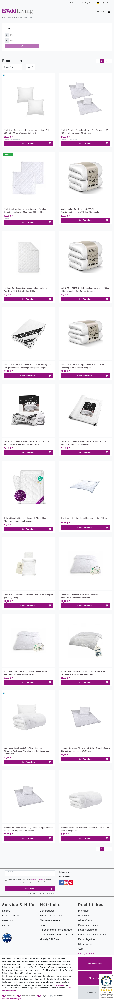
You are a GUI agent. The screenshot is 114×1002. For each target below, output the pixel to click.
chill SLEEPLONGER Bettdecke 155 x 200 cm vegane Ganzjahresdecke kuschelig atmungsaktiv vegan (27, 366)
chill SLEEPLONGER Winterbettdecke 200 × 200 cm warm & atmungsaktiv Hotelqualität (83, 442)
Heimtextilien (18, 17)
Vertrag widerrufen (87, 953)
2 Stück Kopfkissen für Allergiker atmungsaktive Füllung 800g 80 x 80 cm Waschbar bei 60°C (28, 131)
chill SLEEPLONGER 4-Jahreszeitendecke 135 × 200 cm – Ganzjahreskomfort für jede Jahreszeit (85, 289)
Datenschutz (84, 915)
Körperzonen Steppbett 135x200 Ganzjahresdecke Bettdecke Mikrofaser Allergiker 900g (83, 672)
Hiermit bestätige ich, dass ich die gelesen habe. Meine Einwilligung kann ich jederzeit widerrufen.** (29, 881)
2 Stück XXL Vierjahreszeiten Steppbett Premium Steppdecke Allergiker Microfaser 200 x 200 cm (25, 210)
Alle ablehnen (95, 978)
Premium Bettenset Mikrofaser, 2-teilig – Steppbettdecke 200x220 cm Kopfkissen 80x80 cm (28, 829)
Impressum (61, 985)
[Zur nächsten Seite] (110, 61)
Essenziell (11, 995)
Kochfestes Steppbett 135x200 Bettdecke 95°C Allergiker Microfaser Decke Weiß (81, 596)
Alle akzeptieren (95, 963)
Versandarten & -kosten (51, 915)
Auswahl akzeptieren (95, 992)
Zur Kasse (7, 925)
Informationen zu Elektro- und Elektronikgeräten (92, 937)
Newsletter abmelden (50, 920)
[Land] (97, 3)
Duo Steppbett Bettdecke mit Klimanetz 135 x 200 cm (84, 518)
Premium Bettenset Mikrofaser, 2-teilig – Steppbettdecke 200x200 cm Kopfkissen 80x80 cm (85, 749)
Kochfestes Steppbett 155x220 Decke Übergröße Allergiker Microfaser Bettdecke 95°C (25, 672)
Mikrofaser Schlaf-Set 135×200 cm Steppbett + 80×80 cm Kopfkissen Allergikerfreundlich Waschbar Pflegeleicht (26, 751)
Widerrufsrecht (85, 920)
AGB (80, 949)
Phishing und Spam (88, 925)
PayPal (45, 995)
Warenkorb (7, 920)
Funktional (58, 995)
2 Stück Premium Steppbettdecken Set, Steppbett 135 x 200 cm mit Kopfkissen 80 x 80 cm (85, 131)
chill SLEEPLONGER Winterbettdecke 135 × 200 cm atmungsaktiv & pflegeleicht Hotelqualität (26, 442)
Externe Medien (28, 995)
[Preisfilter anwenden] (22, 46)
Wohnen (8, 17)
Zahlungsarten (47, 911)
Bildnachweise (85, 944)
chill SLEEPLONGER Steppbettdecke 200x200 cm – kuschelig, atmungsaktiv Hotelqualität (83, 366)
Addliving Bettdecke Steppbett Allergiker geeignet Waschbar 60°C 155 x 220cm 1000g (25, 289)
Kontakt (6, 911)
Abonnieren (29, 889)
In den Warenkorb (27, 143)
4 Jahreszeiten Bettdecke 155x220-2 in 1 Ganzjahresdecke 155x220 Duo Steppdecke (80, 210)
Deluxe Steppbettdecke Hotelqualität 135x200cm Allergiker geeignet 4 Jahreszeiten (25, 519)
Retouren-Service (10, 915)
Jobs (42, 925)
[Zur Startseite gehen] (2, 17)
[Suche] (103, 3)
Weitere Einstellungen (11, 998)
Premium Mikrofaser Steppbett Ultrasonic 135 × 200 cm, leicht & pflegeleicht (85, 829)
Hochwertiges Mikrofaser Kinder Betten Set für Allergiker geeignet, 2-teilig (28, 596)
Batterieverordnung (87, 930)
